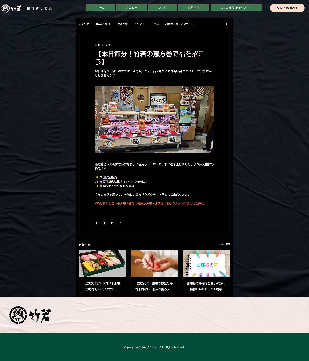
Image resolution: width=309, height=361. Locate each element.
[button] (226, 24)
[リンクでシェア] (120, 222)
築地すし (35, 8)
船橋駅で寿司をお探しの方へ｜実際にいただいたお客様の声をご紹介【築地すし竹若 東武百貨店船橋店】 (206, 287)
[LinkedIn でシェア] (112, 222)
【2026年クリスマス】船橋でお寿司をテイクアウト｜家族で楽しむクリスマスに (102, 287)
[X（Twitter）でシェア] (104, 222)
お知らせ (84, 24)
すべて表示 (224, 244)
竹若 (48, 8)
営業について (103, 24)
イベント (139, 24)
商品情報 (122, 24)
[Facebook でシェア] (96, 222)
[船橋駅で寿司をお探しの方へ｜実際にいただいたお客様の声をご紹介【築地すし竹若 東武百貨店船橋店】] (206, 263)
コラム (155, 24)
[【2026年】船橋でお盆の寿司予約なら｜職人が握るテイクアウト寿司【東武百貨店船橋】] (154, 263)
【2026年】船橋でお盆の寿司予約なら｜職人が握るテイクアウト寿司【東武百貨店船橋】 (154, 287)
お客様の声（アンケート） (180, 24)
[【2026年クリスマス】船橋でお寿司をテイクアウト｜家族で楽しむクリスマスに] (102, 263)
